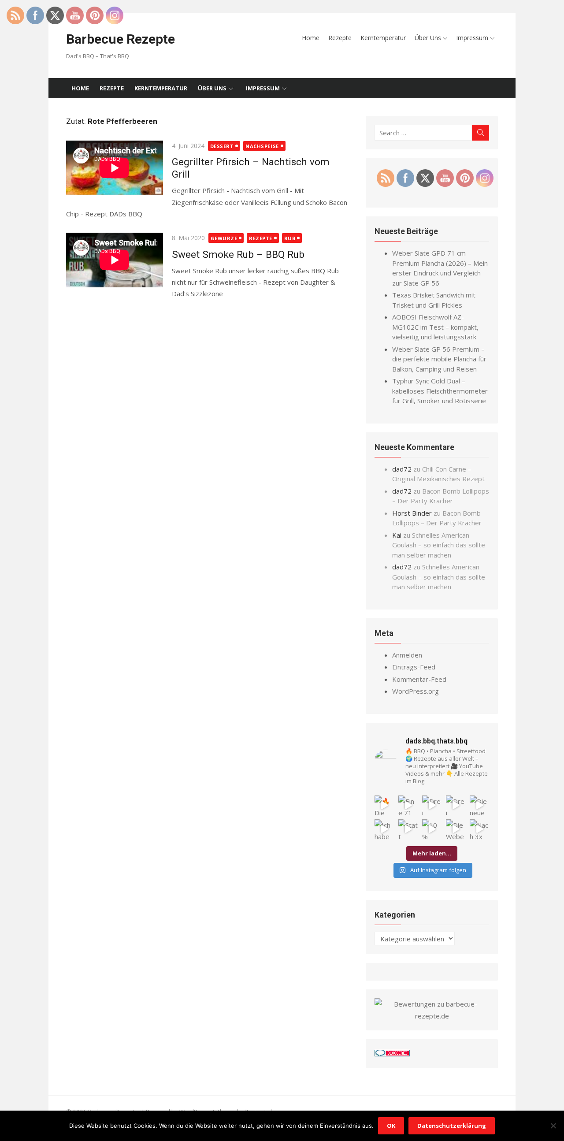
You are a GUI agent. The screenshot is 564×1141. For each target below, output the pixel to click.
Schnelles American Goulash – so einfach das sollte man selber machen (438, 545)
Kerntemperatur (383, 37)
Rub (290, 238)
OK (391, 1126)
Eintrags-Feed (413, 666)
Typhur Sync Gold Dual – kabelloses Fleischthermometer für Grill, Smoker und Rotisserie (440, 390)
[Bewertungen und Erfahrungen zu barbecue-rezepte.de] (432, 1015)
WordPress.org (415, 691)
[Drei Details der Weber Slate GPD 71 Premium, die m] (432, 805)
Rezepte (340, 37)
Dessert (222, 146)
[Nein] (553, 1125)
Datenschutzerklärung (451, 1126)
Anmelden (407, 654)
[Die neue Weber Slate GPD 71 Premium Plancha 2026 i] (479, 805)
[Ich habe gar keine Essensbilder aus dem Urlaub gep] (384, 829)
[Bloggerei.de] (392, 1053)
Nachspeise (262, 146)
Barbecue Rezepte (120, 39)
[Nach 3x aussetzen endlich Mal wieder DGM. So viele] (479, 829)
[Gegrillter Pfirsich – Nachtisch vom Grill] (114, 169)
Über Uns (428, 37)
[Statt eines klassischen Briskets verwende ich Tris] (408, 829)
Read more (161, 213)
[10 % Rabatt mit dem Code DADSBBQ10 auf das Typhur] (432, 829)
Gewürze (224, 238)
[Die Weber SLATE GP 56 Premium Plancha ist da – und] (455, 829)
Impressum (472, 37)
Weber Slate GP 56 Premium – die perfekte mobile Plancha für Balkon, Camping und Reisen (439, 359)
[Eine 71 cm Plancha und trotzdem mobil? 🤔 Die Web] (408, 805)
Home (310, 37)
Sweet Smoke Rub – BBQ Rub (238, 254)
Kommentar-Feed (419, 679)
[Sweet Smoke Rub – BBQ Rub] (114, 261)
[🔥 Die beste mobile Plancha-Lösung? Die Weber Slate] (384, 805)
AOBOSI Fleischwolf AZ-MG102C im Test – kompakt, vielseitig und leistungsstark (435, 326)
